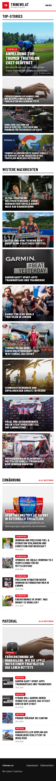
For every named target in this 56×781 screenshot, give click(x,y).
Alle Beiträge (46, 480)
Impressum (32, 765)
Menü (48, 5)
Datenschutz (47, 765)
